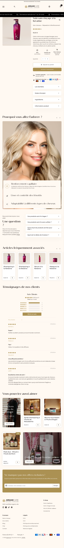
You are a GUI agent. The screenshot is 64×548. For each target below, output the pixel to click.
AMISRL (23, 537)
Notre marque (6, 518)
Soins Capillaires (47, 503)
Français (20, 535)
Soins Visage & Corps (49, 506)
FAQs (18, 234)
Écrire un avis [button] (32, 314)
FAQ (3, 526)
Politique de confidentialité (30, 526)
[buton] (9, 535)
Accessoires (46, 511)
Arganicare (8, 537)
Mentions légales (27, 528)
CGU (24, 518)
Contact (4, 528)
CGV (24, 521)
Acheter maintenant (47, 69)
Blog (3, 523)
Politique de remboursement (31, 523)
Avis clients (5, 521)
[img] (12, 324)
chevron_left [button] (57, 118)
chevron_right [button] (60, 118)
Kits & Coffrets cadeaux (49, 508)
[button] (37, 29)
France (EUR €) (8, 535)
